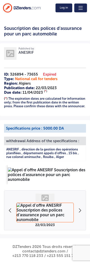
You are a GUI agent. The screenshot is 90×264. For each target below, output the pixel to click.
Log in (64, 7)
